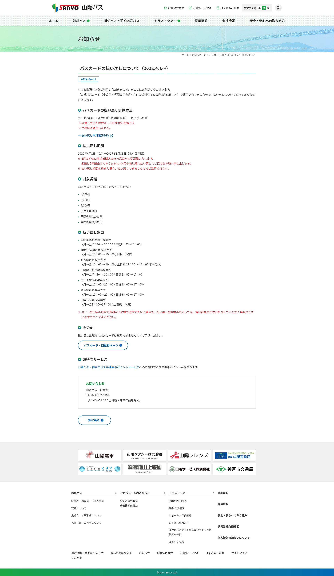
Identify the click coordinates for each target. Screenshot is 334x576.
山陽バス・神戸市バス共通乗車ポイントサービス (108, 367)
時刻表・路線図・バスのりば (87, 501)
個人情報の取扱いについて (234, 537)
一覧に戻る (92, 420)
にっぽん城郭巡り (179, 522)
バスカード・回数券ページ (101, 345)
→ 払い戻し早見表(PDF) (93, 135)
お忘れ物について (121, 553)
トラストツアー (165, 20)
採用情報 (201, 20)
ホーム (54, 20)
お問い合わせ (176, 8)
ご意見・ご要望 (202, 8)
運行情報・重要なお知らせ (87, 553)
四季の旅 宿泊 (177, 508)
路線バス (79, 20)
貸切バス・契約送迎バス (122, 20)
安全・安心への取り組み (267, 20)
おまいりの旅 (176, 541)
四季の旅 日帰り (178, 501)
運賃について (78, 508)
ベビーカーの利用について (86, 522)
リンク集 (76, 557)
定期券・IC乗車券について (86, 515)
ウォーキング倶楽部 (180, 515)
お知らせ (144, 553)
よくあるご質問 (229, 8)
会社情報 (228, 20)
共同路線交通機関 (228, 526)
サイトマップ (239, 553)
